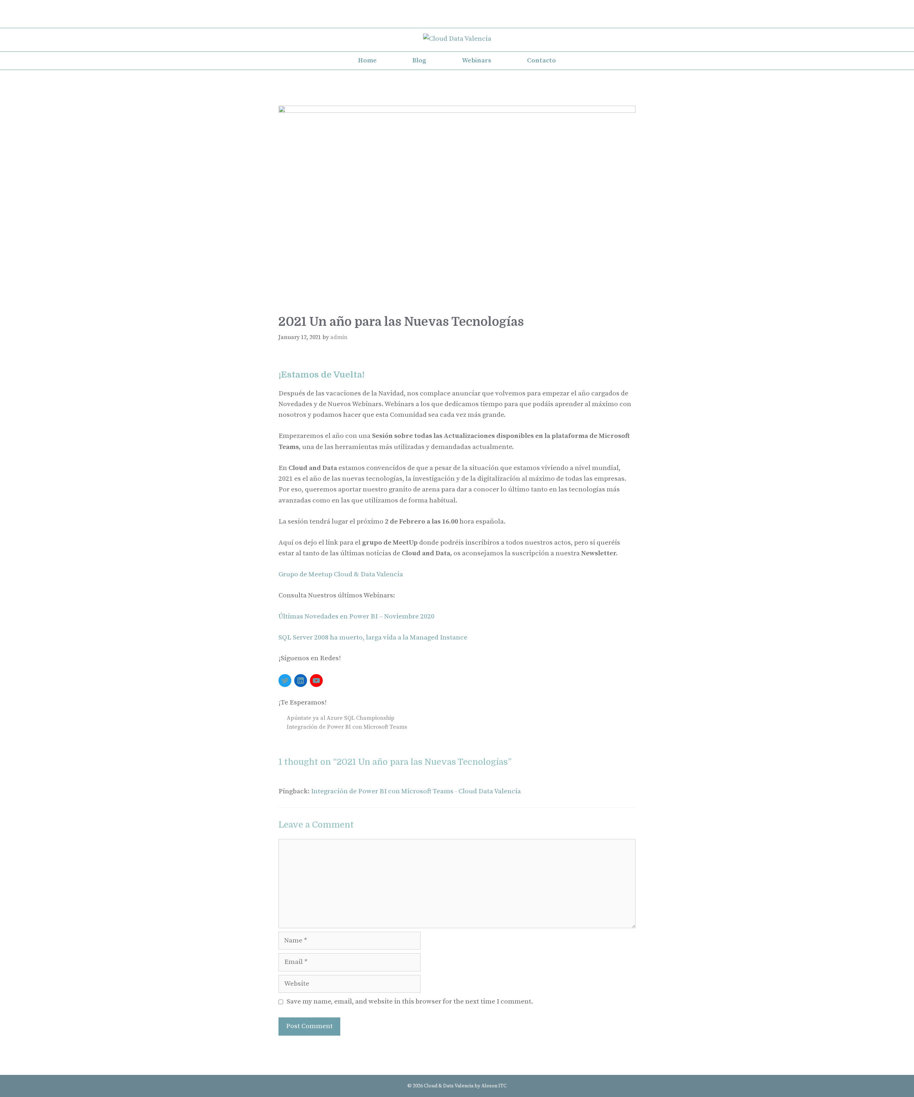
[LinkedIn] (457, 20)
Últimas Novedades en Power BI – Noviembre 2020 (356, 616)
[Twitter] (457, 8)
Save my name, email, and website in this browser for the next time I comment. (410, 1001)
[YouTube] (316, 680)
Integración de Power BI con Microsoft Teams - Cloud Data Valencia (416, 791)
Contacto (541, 60)
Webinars (476, 60)
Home (367, 60)
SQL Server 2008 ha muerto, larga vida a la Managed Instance (372, 637)
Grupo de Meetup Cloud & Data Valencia (340, 574)
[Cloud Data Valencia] (457, 39)
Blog (419, 60)
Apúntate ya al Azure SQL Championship (341, 718)
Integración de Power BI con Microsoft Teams (347, 727)
